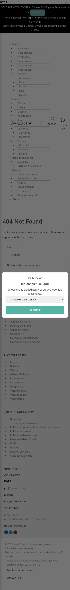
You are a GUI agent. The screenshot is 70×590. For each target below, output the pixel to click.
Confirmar (35, 309)
